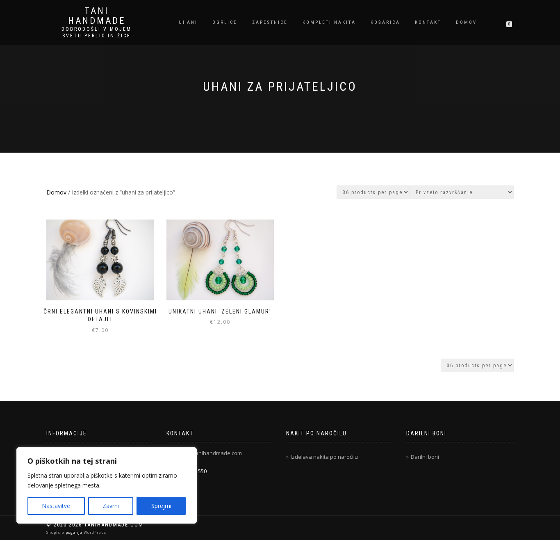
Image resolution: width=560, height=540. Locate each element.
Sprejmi (161, 506)
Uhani (188, 22)
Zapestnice (270, 22)
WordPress (94, 532)
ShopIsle (56, 532)
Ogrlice (224, 22)
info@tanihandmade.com (210, 453)
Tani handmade (96, 16)
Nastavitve (56, 506)
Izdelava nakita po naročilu (324, 456)
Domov (466, 22)
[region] (106, 485)
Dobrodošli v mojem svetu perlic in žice (96, 32)
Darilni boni (425, 456)
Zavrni (110, 506)
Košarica (385, 22)
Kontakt (428, 22)
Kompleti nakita (329, 22)
